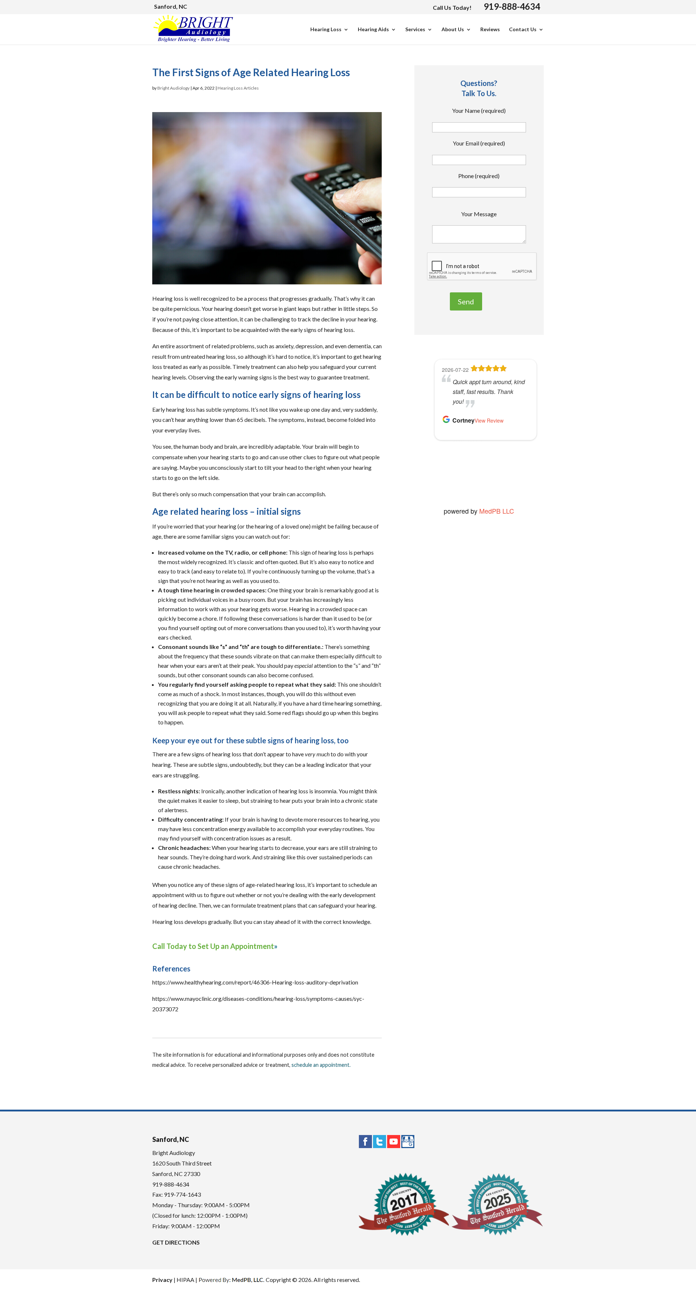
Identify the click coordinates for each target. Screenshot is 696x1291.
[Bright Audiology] (193, 39)
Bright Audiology (173, 88)
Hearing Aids (373, 29)
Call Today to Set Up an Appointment (213, 946)
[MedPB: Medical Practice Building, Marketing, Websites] (231, 1279)
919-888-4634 (512, 6)
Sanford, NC (170, 6)
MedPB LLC (495, 510)
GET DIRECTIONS (176, 1242)
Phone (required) (479, 175)
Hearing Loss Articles (238, 88)
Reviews (490, 29)
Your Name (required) (479, 110)
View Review (489, 420)
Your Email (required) (479, 143)
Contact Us (522, 29)
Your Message (479, 213)
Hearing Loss (325, 29)
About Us (453, 29)
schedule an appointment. (321, 1065)
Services (415, 29)
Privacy (162, 1279)
